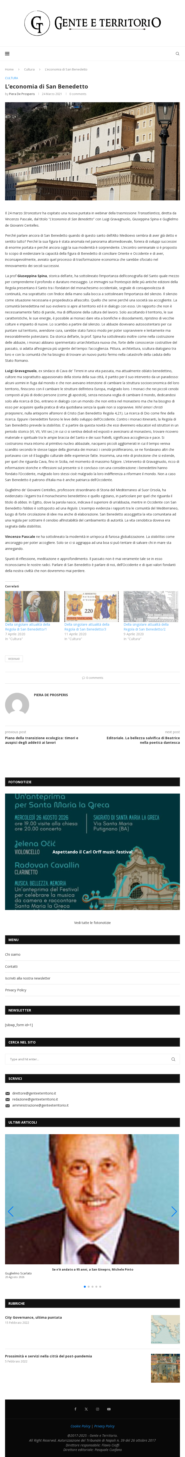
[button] (9, 851)
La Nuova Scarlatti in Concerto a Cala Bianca (92, 852)
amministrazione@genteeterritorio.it (40, 1105)
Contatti (11, 966)
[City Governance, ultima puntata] (165, 1329)
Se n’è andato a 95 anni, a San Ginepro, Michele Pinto (92, 1269)
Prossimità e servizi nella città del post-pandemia (48, 1356)
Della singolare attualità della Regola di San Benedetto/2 (146, 626)
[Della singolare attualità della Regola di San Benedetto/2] (151, 606)
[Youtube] (109, 1409)
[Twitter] (86, 1409)
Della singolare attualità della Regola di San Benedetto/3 (86, 626)
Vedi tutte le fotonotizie (92, 922)
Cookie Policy (80, 1426)
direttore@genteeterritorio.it (34, 1093)
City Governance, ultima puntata (33, 1317)
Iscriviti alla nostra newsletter (27, 978)
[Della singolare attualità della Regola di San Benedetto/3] (91, 606)
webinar (14, 659)
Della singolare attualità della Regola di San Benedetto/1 (27, 626)
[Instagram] (97, 1409)
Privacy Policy (15, 990)
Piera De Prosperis (22, 94)
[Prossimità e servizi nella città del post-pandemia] (165, 1368)
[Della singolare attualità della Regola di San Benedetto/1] (32, 606)
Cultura (29, 69)
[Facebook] (75, 1409)
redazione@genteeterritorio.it (35, 1099)
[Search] (177, 54)
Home (9, 69)
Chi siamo (12, 954)
